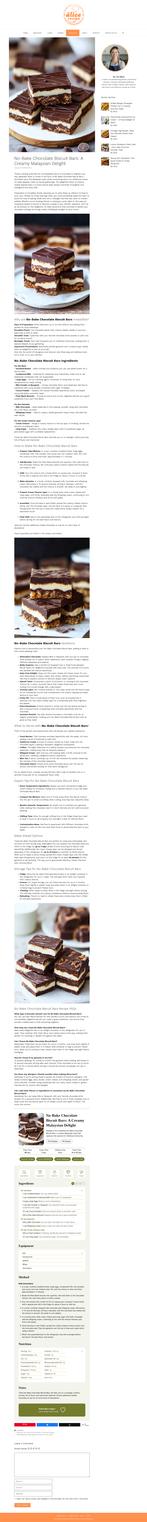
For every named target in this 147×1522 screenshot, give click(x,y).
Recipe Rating (20, 1449)
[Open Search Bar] (123, 33)
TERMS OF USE (73, 1516)
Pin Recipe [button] (66, 1141)
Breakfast (37, 33)
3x (80, 1183)
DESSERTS (73, 33)
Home (25, 33)
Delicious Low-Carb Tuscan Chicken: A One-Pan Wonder (35, 1432)
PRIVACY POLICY (111, 33)
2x (76, 1183)
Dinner (60, 33)
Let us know (44, 1411)
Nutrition (68, 1176)
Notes (81, 1176)
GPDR (88, 1516)
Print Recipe (53, 1141)
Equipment (40, 1176)
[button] (82, 1190)
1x (73, 1183)
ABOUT (84, 33)
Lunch (49, 33)
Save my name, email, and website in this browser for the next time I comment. (52, 1499)
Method (54, 1176)
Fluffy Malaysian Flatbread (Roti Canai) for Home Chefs (35, 1434)
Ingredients (24, 1176)
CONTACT (96, 33)
